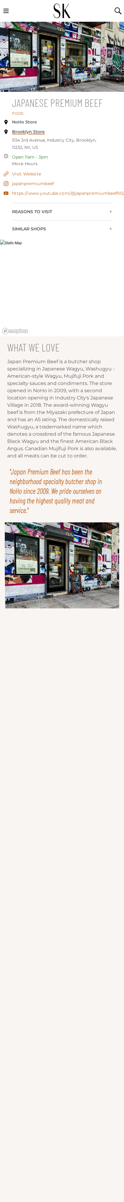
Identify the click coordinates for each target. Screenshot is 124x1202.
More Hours (25, 163)
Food (17, 113)
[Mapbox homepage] (15, 331)
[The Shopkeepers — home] (62, 11)
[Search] (118, 11)
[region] (62, 288)
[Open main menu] (6, 11)
